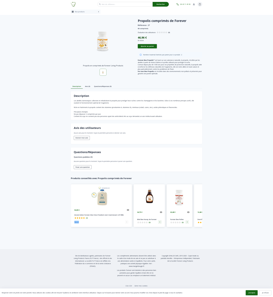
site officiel (103, 258)
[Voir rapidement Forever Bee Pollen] (188, 212)
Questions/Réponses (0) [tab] (102, 86)
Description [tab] (77, 86)
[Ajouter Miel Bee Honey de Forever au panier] (159, 222)
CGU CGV (129, 286)
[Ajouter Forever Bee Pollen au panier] (187, 222)
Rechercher (161, 4)
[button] (103, 41)
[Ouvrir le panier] (199, 4)
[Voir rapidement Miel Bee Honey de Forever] (161, 212)
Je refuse (265, 293)
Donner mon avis (82, 138)
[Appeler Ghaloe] (178, 4)
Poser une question (83, 167)
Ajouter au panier (147, 46)
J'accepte (251, 293)
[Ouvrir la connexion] (194, 4)
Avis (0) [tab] (87, 86)
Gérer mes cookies (140, 286)
